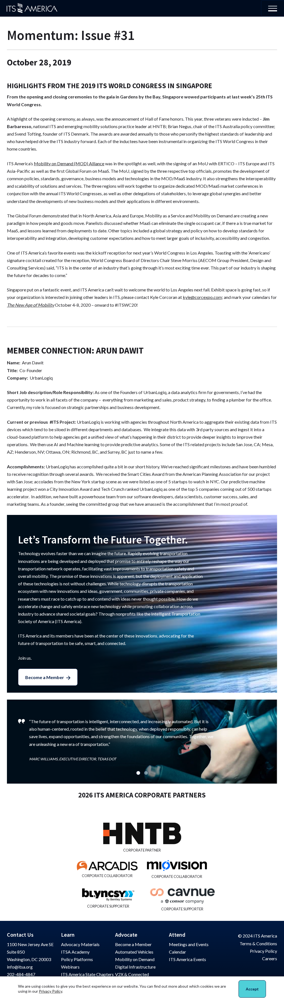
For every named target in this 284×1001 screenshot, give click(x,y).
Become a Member (44, 677)
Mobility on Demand (134, 959)
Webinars (70, 966)
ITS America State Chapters (87, 974)
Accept (252, 989)
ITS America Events (187, 959)
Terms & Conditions (258, 943)
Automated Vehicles (134, 951)
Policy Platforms (77, 959)
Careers (269, 958)
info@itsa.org (20, 966)
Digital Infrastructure (135, 966)
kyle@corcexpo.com (202, 297)
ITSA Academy (75, 951)
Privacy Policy (263, 951)
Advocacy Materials (80, 944)
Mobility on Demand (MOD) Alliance (69, 163)
